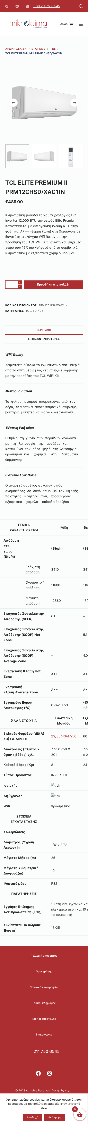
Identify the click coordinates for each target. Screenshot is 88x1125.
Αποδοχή (32, 1117)
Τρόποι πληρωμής (44, 1003)
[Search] (81, 6)
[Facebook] (6, 6)
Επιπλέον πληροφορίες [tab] (44, 338)
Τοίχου (38, 310)
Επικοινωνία (44, 1034)
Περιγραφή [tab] (44, 329)
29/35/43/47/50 (63, 736)
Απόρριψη (54, 1117)
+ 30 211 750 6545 (46, 6)
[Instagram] (17, 6)
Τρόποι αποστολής (44, 1018)
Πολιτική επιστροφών (44, 987)
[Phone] (27, 6)
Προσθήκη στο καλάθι (53, 284)
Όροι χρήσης (44, 971)
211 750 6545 (47, 1051)
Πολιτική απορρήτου (44, 955)
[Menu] (81, 24)
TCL (28, 310)
